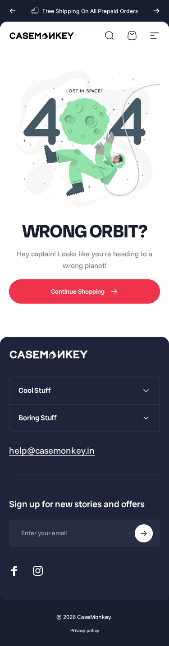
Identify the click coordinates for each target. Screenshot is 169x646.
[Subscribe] (144, 533)
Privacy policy (84, 630)
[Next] (156, 11)
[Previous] (13, 11)
